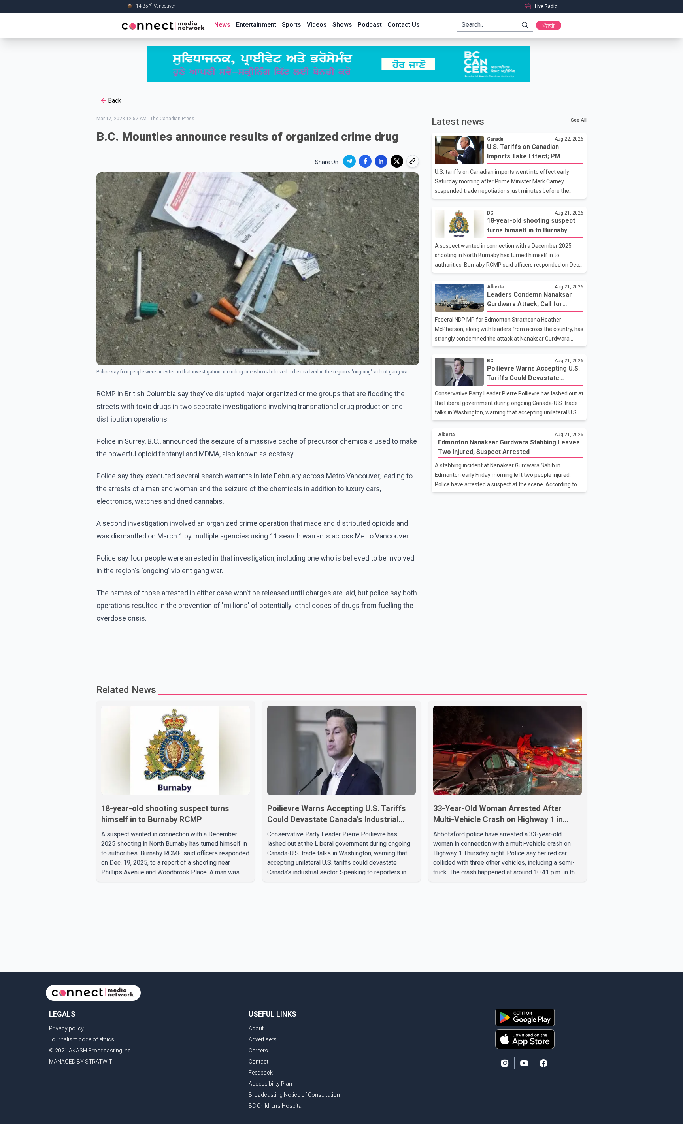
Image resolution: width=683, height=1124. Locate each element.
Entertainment (256, 24)
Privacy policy (66, 1028)
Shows (342, 24)
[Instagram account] (504, 1063)
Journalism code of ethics (81, 1039)
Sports (291, 24)
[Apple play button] (525, 1039)
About (256, 1028)
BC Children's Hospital (276, 1106)
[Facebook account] (543, 1063)
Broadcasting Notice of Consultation (294, 1095)
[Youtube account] (524, 1063)
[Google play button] (525, 1017)
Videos (317, 24)
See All (579, 120)
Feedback (261, 1072)
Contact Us (403, 24)
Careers (258, 1050)
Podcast (370, 24)
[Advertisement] (338, 650)
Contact (258, 1061)
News (222, 24)
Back (114, 100)
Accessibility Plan (270, 1084)
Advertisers (263, 1039)
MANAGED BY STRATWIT (80, 1061)
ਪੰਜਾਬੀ (549, 26)
